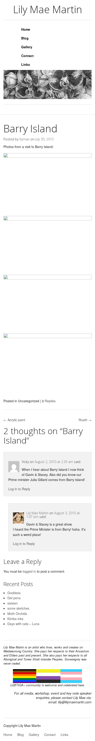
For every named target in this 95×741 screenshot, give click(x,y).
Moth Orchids (17, 613)
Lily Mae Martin (37, 513)
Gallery (26, 47)
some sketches (18, 608)
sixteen (12, 603)
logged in (29, 571)
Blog (25, 38)
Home (25, 29)
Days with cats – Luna (23, 623)
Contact (27, 55)
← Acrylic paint (14, 419)
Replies (49, 401)
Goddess (14, 592)
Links (25, 64)
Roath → (85, 419)
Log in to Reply (19, 489)
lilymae (24, 139)
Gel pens (14, 598)
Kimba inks (15, 618)
